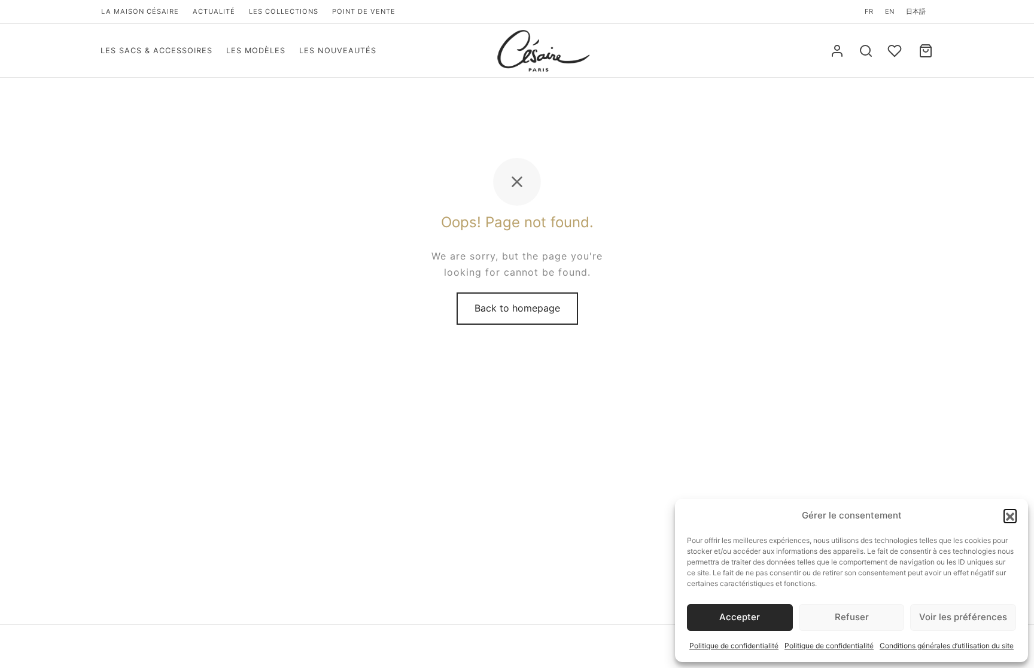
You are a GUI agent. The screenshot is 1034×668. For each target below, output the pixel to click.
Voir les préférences (963, 617)
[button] (1010, 515)
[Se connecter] (837, 51)
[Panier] (926, 51)
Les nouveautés (337, 50)
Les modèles (255, 50)
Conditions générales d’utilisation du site (947, 645)
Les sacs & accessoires (156, 50)
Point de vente (364, 11)
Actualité (214, 11)
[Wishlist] (895, 51)
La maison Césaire (140, 11)
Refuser (852, 617)
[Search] (866, 51)
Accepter (739, 617)
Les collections (283, 11)
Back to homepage (517, 308)
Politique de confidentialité (733, 645)
